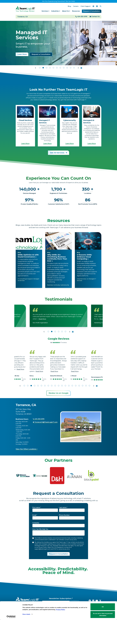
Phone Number (64, 515)
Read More (42, 319)
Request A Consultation (91, 11)
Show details (26, 614)
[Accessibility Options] (97, 6)
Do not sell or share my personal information (102, 614)
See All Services (57, 153)
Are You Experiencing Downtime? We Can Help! (58, 1)
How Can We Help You (40, 529)
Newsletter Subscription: (60, 598)
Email (34, 515)
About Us (65, 11)
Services (45, 11)
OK (103, 607)
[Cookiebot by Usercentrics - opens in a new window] (11, 616)
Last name (62, 507)
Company (35, 523)
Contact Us (96, 16)
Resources (76, 11)
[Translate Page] (93, 6)
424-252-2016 (82, 16)
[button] (35, 68)
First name (36, 507)
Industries (55, 11)
